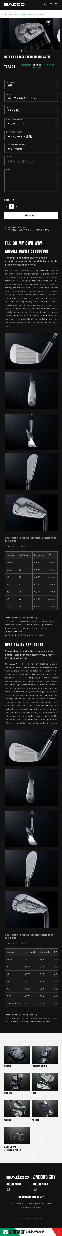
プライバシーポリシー (31, 1207)
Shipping (37, 65)
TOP (6, 14)
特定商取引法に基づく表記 (40, 1203)
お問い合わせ (18, 1203)
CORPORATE (30, 1197)
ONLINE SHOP (13, 1184)
